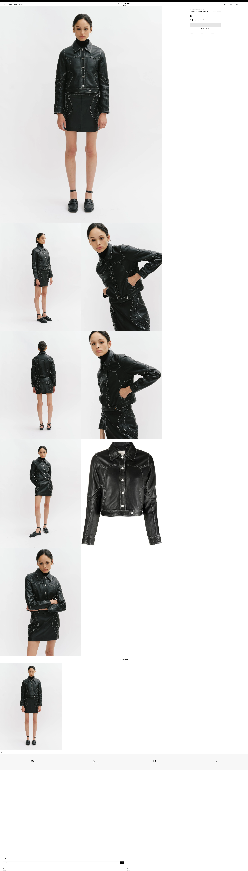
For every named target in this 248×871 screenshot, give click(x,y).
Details (201, 33)
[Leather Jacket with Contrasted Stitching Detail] (31, 706)
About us (4, 870)
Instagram (128, 870)
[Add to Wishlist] (60, 664)
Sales (192, 9)
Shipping (212, 33)
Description (192, 33)
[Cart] (243, 4)
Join (122, 862)
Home (190, 9)
